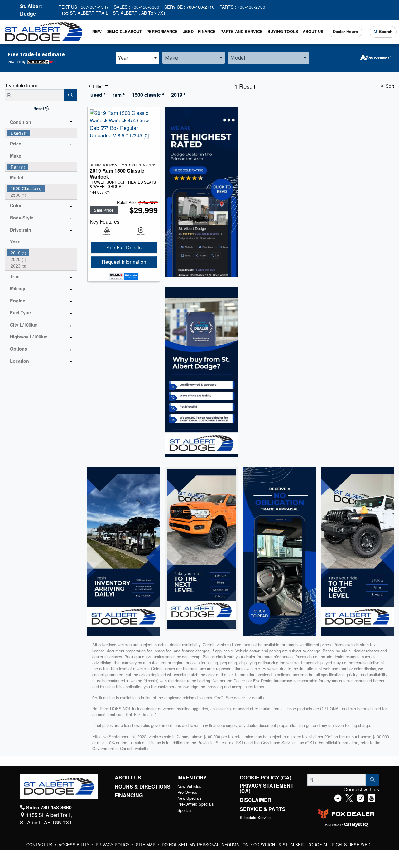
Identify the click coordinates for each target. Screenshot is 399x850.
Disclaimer (255, 800)
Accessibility (75, 845)
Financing (129, 795)
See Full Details (124, 247)
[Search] (70, 95)
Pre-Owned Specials (195, 804)
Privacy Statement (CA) (267, 788)
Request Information (124, 261)
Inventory (192, 777)
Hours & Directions (143, 786)
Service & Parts (263, 809)
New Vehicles (189, 786)
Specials (184, 810)
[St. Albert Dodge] (43, 31)
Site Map (146, 845)
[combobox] (137, 57)
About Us (128, 777)
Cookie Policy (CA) (265, 777)
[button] (97, 32)
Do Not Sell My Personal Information (206, 845)
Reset (39, 108)
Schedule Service (255, 817)
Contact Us (40, 845)
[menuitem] (42, 133)
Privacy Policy (113, 845)
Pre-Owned (187, 792)
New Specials (189, 798)
